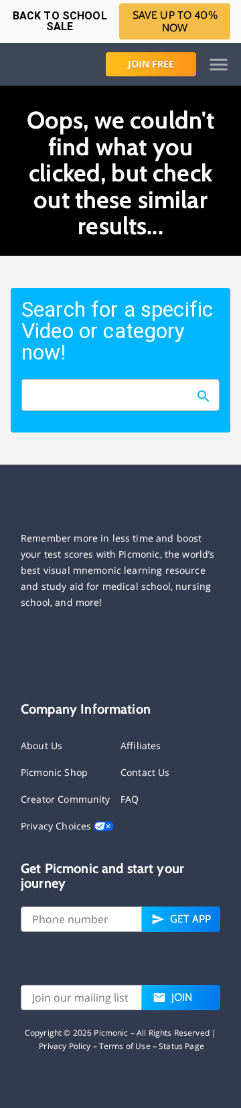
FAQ (129, 799)
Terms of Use (125, 1046)
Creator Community (65, 799)
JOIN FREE (151, 64)
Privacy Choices (57, 825)
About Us (41, 745)
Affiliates (140, 745)
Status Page (181, 1046)
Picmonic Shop (54, 772)
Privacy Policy (64, 1046)
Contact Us (145, 772)
